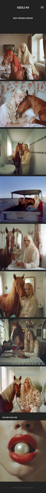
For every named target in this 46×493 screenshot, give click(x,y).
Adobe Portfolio (27, 487)
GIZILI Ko (23, 7)
